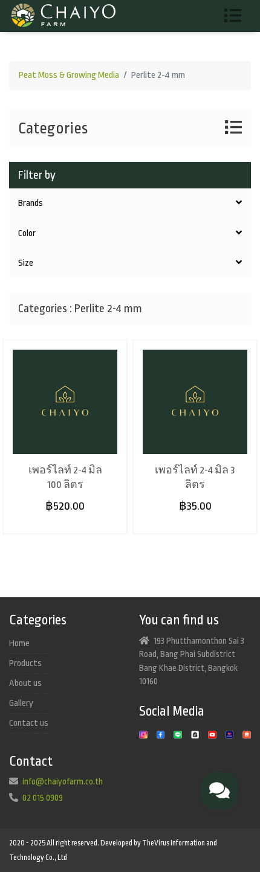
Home (19, 643)
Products (25, 663)
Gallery (21, 703)
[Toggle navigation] (237, 16)
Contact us (28, 723)
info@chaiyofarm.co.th (62, 781)
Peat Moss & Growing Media (69, 75)
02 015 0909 (42, 798)
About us (25, 683)
